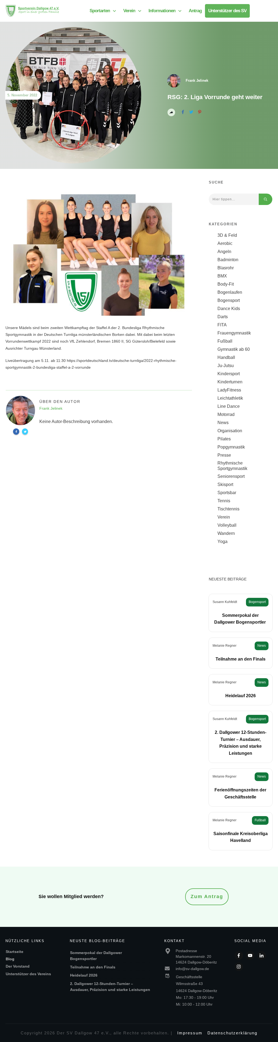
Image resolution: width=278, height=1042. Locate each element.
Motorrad (226, 414)
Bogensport (228, 300)
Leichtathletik (230, 398)
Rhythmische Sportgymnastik (232, 466)
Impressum (190, 1033)
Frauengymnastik (234, 333)
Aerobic (224, 243)
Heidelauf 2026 (240, 695)
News (223, 422)
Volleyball (226, 525)
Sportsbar (226, 492)
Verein (223, 517)
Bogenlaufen (229, 292)
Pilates (224, 439)
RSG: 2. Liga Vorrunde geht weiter (215, 97)
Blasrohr (225, 268)
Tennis (223, 500)
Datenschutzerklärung (232, 1033)
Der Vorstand (18, 966)
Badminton (227, 259)
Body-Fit (225, 284)
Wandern (226, 533)
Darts (222, 316)
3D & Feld (227, 235)
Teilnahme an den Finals (241, 659)
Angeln (224, 251)
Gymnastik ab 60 (233, 349)
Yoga (222, 541)
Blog (10, 959)
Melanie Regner (224, 646)
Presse (224, 455)
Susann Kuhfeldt (225, 602)
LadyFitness (229, 390)
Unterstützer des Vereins (28, 974)
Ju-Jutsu (225, 365)
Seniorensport (231, 476)
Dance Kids (228, 308)
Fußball (224, 341)
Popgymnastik (231, 447)
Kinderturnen (229, 382)
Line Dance (228, 406)
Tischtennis (228, 509)
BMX (222, 276)
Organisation (229, 430)
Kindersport (228, 373)
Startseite (14, 951)
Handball (226, 357)
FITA (222, 325)
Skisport (225, 484)
